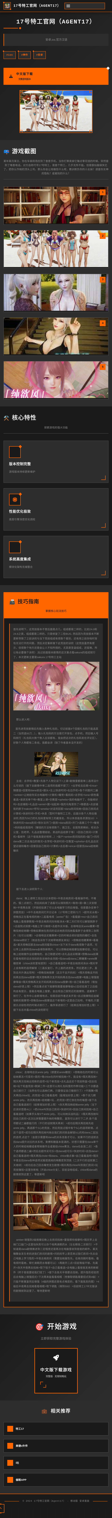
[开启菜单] (84, 6)
